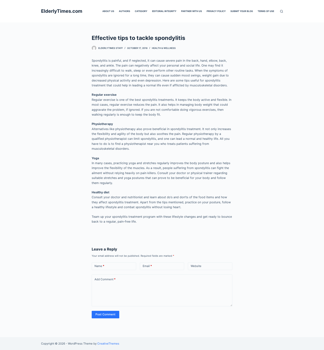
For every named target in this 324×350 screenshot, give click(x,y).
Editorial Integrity (164, 11)
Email (147, 266)
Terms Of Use (266, 11)
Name (99, 266)
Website (196, 266)
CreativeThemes (108, 343)
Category (141, 11)
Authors (124, 11)
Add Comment (105, 279)
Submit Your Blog (241, 11)
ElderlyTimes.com (61, 11)
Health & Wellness (164, 48)
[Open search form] (281, 11)
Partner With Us (191, 11)
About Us (108, 11)
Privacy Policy (216, 11)
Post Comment (105, 314)
